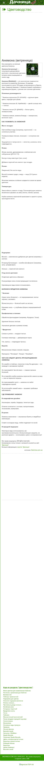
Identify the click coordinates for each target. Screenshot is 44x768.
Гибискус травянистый (10, 697)
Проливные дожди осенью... (12, 705)
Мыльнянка (7, 723)
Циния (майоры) (8, 747)
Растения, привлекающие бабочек (15, 693)
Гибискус (6, 715)
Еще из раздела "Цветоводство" (18, 687)
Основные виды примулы (11, 725)
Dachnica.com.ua (36, 450)
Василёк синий (8, 731)
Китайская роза (8, 707)
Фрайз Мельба (8, 735)
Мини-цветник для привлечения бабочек (17, 691)
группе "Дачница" (23, 447)
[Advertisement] (22, 34)
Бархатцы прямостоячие (11, 741)
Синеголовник (8, 721)
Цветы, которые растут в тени (13, 739)
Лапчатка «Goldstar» (10, 733)
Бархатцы (6, 745)
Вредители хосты (9, 711)
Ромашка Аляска (8, 743)
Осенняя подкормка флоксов (13, 701)
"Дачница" (5, 445)
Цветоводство (18, 9)
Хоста (5, 713)
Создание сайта (20, 758)
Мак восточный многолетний (13, 717)
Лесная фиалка (8, 729)
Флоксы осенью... (9, 703)
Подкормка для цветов (10, 699)
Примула (6, 727)
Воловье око (7, 695)
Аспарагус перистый (10, 709)
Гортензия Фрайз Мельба (11, 737)
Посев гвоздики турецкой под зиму (14, 719)
